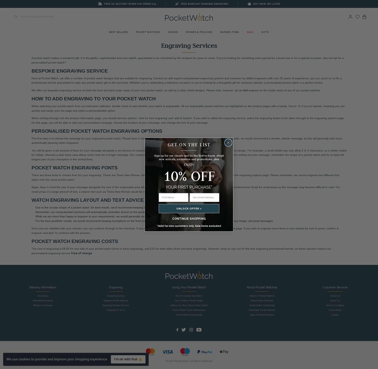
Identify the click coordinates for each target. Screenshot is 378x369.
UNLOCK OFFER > (189, 208)
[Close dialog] (228, 142)
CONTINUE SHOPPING (189, 218)
